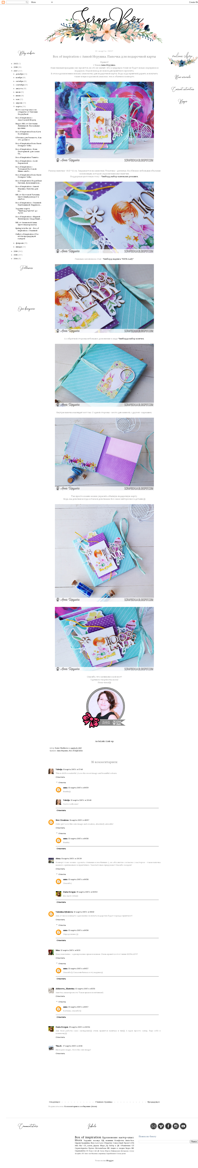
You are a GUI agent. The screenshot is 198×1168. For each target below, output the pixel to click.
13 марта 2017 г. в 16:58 (78, 838)
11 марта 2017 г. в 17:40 (73, 769)
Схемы (119, 1154)
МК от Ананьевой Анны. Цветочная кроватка (26, 223)
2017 (16, 71)
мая (18, 99)
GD (87, 1151)
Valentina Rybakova (64, 912)
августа (19, 88)
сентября (20, 85)
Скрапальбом (80, 1151)
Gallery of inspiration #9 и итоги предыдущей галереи (26, 236)
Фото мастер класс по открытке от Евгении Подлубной (26, 111)
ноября (19, 77)
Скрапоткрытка (81, 1148)
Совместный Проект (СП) (123, 1143)
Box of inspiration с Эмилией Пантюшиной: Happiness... (28, 203)
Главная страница (103, 1102)
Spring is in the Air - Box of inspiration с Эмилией (27, 229)
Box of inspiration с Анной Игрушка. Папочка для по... (27, 188)
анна (65, 787)
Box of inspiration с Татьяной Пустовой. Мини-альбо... (26, 169)
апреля (19, 103)
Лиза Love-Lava (96, 1143)
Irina (58, 950)
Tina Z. (59, 1046)
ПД (102, 1140)
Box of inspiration (76, 751)
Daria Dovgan (69, 892)
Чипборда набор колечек (131, 338)
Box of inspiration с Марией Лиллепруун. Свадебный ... (28, 217)
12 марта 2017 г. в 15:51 (85, 988)
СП (132, 1145)
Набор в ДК (114, 1145)
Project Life (93, 1151)
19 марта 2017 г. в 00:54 (79, 1027)
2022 (16, 63)
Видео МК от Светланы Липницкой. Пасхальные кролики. (27, 125)
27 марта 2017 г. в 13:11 (72, 1046)
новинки (109, 1140)
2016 (16, 251)
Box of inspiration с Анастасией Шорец (25, 119)
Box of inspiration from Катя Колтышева (28, 132)
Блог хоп (88, 1154)
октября (20, 81)
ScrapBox (78, 1154)
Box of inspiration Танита (26, 157)
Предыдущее (153, 1102)
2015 (16, 255)
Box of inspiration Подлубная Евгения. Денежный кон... (28, 182)
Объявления (125, 1145)
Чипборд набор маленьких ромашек (119, 176)
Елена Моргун (105, 1151)
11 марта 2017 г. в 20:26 (71, 858)
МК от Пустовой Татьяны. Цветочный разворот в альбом (27, 196)
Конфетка (119, 1140)
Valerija (59, 769)
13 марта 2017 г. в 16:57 (78, 968)
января (19, 247)
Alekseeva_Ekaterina (65, 988)
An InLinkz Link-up (104, 741)
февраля (20, 243)
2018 (16, 67)
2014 (16, 258)
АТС (83, 1154)
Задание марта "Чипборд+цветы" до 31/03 (26, 210)
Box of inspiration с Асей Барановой (26, 162)
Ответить (60, 777)
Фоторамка (125, 1151)
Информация (115, 1151)
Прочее (91, 1148)
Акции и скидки (118, 1148)
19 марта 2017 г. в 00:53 (87, 892)
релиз (124, 1154)
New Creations (62, 820)
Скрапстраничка (82, 1143)
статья (131, 1151)
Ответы (62, 782)
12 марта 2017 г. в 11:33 (70, 950)
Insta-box (129, 1140)
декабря (20, 74)
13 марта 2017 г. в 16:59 (78, 787)
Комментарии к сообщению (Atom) (80, 1106)
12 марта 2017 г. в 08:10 (84, 912)
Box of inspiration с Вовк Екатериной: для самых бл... (27, 151)
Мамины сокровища (98, 1154)
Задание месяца (92, 1140)
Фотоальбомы (100, 1148)
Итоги (78, 1140)
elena (58, 858)
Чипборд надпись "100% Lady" (118, 259)
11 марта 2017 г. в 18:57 (79, 820)
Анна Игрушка (62, 751)
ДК (98, 1151)
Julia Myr (78, 1145)
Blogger (109, 1160)
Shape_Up (104, 1145)
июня (18, 95)
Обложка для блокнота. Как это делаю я (28, 138)
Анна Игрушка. (108, 65)
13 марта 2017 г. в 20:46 (81, 800)
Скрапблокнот (111, 1154)
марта (19, 106)
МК (108, 1148)
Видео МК (130, 1148)
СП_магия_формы (91, 1145)
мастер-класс (126, 1137)
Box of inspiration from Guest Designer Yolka (28, 144)
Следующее (54, 1102)
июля (18, 92)
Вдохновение (110, 1137)
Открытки (108, 1143)
